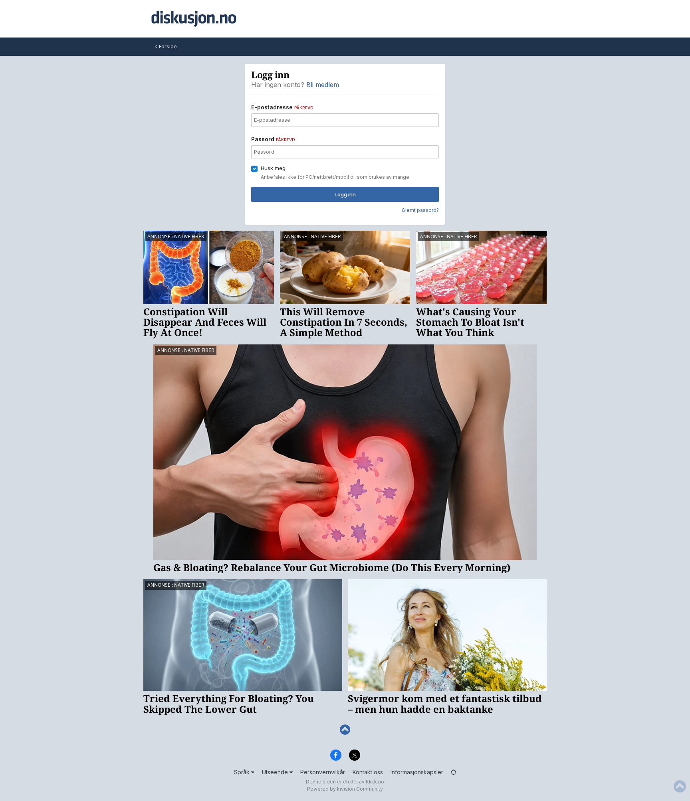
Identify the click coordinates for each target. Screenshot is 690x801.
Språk (242, 772)
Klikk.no (375, 782)
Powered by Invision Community (345, 789)
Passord (273, 139)
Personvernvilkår (322, 772)
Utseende (275, 772)
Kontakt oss (368, 772)
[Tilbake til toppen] (345, 730)
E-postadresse (282, 107)
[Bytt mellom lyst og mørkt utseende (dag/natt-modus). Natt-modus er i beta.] (453, 772)
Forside (167, 46)
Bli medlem (322, 85)
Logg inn (345, 194)
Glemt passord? (420, 210)
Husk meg (273, 168)
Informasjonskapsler (417, 772)
